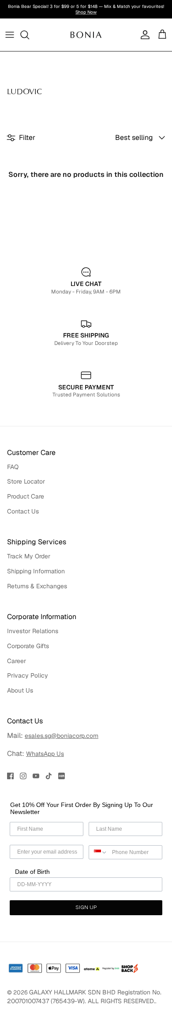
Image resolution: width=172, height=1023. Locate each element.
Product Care (25, 496)
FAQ (13, 467)
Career (16, 661)
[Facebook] (10, 776)
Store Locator (26, 481)
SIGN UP (86, 907)
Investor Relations (32, 631)
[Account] (143, 34)
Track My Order (28, 556)
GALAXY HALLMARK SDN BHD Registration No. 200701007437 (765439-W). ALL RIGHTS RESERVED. (84, 996)
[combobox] (98, 852)
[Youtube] (36, 776)
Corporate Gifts (28, 646)
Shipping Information (36, 571)
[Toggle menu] (9, 34)
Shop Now (86, 12)
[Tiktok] (48, 776)
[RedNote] (61, 776)
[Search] (29, 34)
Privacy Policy (27, 675)
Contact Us (23, 511)
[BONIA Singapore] (86, 34)
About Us (20, 690)
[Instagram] (23, 776)
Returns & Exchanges (37, 586)
